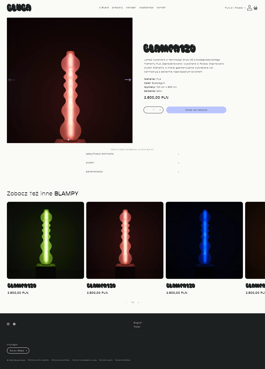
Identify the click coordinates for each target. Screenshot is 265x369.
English (138, 323)
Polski (137, 327)
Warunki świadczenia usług (84, 360)
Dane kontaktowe (122, 360)
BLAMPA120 (22, 285)
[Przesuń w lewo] (126, 303)
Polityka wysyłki (106, 360)
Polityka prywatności (61, 360)
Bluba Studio (19, 360)
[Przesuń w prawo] (139, 303)
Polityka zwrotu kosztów (38, 360)
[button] (256, 8)
